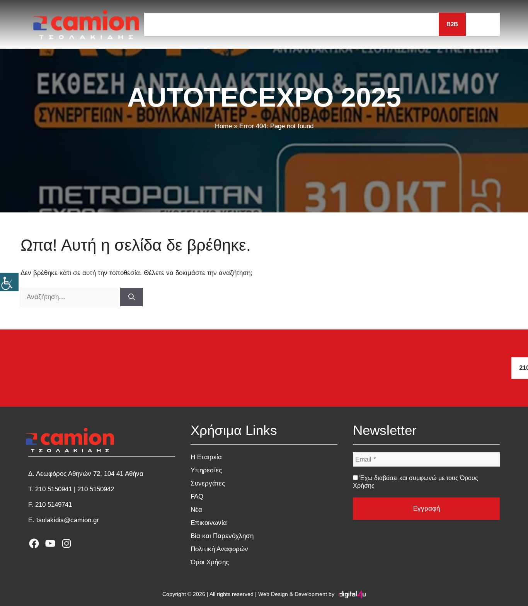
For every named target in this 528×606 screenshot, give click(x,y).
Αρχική (163, 24)
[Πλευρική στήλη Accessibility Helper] (9, 282)
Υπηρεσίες (253, 24)
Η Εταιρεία (205, 24)
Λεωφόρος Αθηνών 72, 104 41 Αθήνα (89, 473)
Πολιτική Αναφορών (219, 549)
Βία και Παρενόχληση (222, 536)
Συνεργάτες (303, 24)
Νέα (370, 24)
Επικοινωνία (411, 24)
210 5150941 (53, 489)
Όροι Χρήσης (210, 562)
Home (223, 126)
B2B (452, 24)
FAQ (343, 24)
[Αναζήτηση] (131, 297)
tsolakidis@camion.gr (67, 520)
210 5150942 (95, 489)
